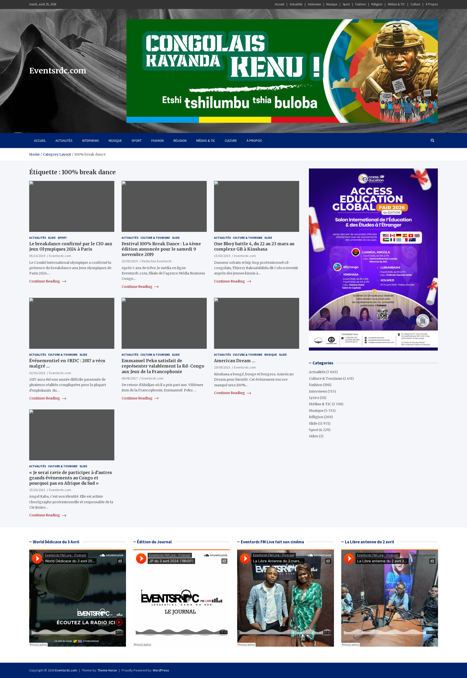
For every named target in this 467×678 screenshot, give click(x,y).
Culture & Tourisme (155, 237)
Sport (346, 4)
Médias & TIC (396, 4)
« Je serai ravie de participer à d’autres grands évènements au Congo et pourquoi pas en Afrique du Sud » (70, 478)
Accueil (279, 4)
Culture (415, 4)
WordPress (161, 670)
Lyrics (314, 398)
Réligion (376, 4)
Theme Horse (107, 670)
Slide (52, 237)
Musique (331, 4)
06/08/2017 (130, 378)
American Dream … (234, 360)
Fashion (360, 4)
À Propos (432, 4)
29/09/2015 (222, 367)
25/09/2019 (130, 261)
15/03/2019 (222, 256)
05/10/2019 (37, 256)
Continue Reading (45, 281)
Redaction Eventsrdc (157, 261)
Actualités (296, 4)
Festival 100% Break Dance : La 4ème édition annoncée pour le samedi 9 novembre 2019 (161, 249)
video (313, 436)
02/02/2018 (37, 373)
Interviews (314, 4)
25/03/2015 (37, 490)
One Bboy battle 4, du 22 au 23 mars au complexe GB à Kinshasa (254, 246)
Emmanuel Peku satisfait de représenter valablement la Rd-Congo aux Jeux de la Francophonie (163, 366)
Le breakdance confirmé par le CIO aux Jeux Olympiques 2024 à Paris (70, 246)
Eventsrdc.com (57, 71)
